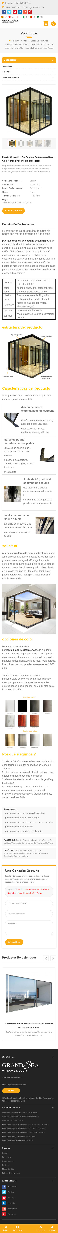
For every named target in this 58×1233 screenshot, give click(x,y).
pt (34, 17)
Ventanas (7, 66)
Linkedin (11, 1203)
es (5, 17)
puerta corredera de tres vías (19, 827)
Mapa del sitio (8, 1169)
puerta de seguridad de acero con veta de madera (24, 1129)
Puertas (23, 41)
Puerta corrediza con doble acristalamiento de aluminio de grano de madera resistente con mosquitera (26, 853)
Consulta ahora (13, 211)
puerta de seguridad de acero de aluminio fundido (23, 1132)
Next (53, 958)
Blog (23, 1101)
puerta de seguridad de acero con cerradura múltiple (25, 1124)
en (13, 17)
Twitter (11, 1192)
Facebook (12, 1187)
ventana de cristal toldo (12, 1121)
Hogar (15, 41)
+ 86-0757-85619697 (13, 1078)
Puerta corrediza (13, 44)
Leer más (10, 1091)
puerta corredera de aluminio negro (22, 818)
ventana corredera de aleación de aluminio (20, 1117)
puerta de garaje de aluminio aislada (17, 1140)
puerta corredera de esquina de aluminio (25, 240)
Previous (46, 958)
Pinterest (12, 1214)
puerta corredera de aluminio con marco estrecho (29, 822)
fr (20, 17)
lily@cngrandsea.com (34, 7)
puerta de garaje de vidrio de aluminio (18, 1136)
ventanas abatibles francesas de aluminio (19, 1113)
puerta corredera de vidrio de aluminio (23, 831)
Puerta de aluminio (39, 41)
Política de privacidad (11, 1173)
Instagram (12, 1209)
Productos (6, 1157)
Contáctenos (7, 1161)
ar (41, 17)
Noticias (5, 1165)
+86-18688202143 (22, 3)
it (27, 17)
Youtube (11, 1198)
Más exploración (11, 78)
